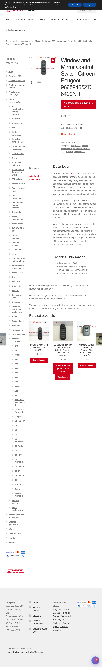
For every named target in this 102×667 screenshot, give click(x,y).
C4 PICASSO (19, 460)
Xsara (17, 488)
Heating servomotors (17, 218)
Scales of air (17, 286)
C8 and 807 (20, 475)
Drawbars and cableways (15, 93)
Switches (16, 325)
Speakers (16, 302)
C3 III (17, 434)
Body (11, 71)
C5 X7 (77, 145)
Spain (56, 626)
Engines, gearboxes (13, 523)
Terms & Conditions (59, 19)
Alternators (17, 123)
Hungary (57, 619)
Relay (14, 277)
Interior (12, 528)
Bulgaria (57, 609)
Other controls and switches (18, 259)
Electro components (24, 41)
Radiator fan (17, 272)
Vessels (12, 542)
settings (13, 7)
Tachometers (17, 329)
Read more (63, 377)
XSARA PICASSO (19, 494)
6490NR (69, 151)
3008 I (17, 354)
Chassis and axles (17, 80)
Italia (65, 619)
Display (15, 157)
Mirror (72, 173)
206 (16, 345)
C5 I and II (19, 466)
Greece (56, 612)
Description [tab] (34, 168)
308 (16, 368)
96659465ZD (79, 151)
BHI (13, 127)
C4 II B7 (18, 455)
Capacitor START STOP (17, 140)
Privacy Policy (12, 651)
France (56, 616)
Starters (15, 316)
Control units (18, 153)
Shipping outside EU (15, 29)
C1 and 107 (20, 421)
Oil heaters (16, 249)
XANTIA (18, 484)
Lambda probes (15, 243)
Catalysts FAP (15, 76)
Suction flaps (18, 320)
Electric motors (18, 183)
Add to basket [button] (39, 360)
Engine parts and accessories (16, 516)
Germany (65, 616)
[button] (53, 60)
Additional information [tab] (34, 177)
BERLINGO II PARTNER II (20, 402)
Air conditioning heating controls (17, 110)
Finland (65, 612)
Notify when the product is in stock (78, 104)
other (14, 254)
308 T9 (18, 372)
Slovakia (57, 629)
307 (16, 363)
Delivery (41, 19)
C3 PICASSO (19, 440)
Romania (67, 623)
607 (16, 395)
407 (16, 381)
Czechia (66, 609)
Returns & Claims (24, 19)
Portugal (57, 623)
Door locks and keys (16, 163)
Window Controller (42, 41)
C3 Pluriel (19, 446)
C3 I (16, 425)
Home (8, 19)
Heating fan (17, 212)
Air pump (16, 118)
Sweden (64, 626)
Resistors (16, 281)
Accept (75, 5)
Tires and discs (16, 533)
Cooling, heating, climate (16, 86)
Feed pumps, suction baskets (17, 205)
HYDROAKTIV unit (18, 229)
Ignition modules (15, 236)
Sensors (15, 290)
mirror (86, 223)
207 (16, 350)
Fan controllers (16, 196)
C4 (16, 450)
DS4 (16, 480)
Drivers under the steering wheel (18, 172)
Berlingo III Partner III (19, 410)
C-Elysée (19, 416)
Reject (89, 5)
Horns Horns (17, 223)
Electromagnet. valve (18, 189)
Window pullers (15, 501)
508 (53, 41)
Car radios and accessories (18, 147)
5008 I (17, 386)
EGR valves (17, 179)
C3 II (17, 430)
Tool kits (12, 537)
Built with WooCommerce (33, 651)
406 (16, 377)
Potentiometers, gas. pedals (18, 267)
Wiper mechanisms (17, 508)
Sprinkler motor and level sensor (17, 309)
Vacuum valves (18, 334)
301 (16, 359)
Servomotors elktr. (17, 296)
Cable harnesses (16, 133)
